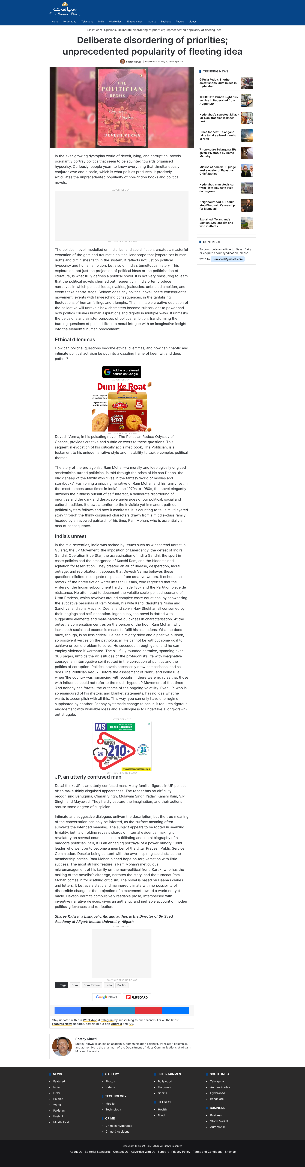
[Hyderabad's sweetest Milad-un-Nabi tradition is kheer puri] (247, 118)
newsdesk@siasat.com (228, 259)
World (57, 1104)
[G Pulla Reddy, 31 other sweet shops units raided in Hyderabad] (247, 83)
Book (75, 985)
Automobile (218, 1127)
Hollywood (165, 1087)
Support (163, 1151)
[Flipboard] (137, 997)
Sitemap (230, 1151)
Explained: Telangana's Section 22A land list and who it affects (216, 223)
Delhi (56, 1093)
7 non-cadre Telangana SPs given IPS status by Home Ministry (218, 153)
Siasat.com (94, 30)
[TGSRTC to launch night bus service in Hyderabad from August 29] (247, 100)
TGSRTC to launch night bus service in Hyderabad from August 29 (218, 100)
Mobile (110, 1103)
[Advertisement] (121, 216)
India (101, 21)
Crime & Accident (117, 1131)
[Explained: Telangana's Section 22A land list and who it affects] (247, 223)
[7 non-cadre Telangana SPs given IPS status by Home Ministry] (247, 153)
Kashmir (58, 1116)
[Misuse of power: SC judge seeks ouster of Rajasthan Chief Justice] (247, 170)
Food (161, 1115)
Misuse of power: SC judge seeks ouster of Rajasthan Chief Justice (217, 170)
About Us (76, 1151)
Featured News (62, 1024)
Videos (192, 21)
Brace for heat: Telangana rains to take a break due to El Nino (217, 135)
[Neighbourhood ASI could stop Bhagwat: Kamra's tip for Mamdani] (247, 205)
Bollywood (165, 1081)
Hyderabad (69, 21)
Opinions (110, 30)
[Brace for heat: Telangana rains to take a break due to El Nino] (247, 135)
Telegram (107, 1020)
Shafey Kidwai (133, 61)
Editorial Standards (97, 1151)
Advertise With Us (143, 1151)
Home (55, 21)
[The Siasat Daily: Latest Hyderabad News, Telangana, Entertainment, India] (64, 9)
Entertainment (135, 21)
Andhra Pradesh (220, 1087)
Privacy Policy (180, 1151)
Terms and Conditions (207, 1151)
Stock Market (219, 1121)
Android (116, 1024)
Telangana (87, 21)
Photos (180, 21)
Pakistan (59, 1110)
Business (166, 21)
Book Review (92, 985)
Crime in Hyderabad (119, 1125)
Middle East (115, 21)
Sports (152, 21)
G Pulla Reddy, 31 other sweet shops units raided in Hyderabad (218, 83)
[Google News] (106, 997)
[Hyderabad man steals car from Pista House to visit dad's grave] (247, 188)
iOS (131, 1024)
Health (162, 1109)
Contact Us (120, 1151)
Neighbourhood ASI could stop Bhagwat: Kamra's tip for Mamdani (217, 205)
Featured (59, 1081)
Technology (113, 1109)
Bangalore (217, 1099)
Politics (122, 985)
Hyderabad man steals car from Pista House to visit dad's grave (217, 188)
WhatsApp (90, 1020)
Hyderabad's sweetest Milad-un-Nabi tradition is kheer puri (219, 118)
